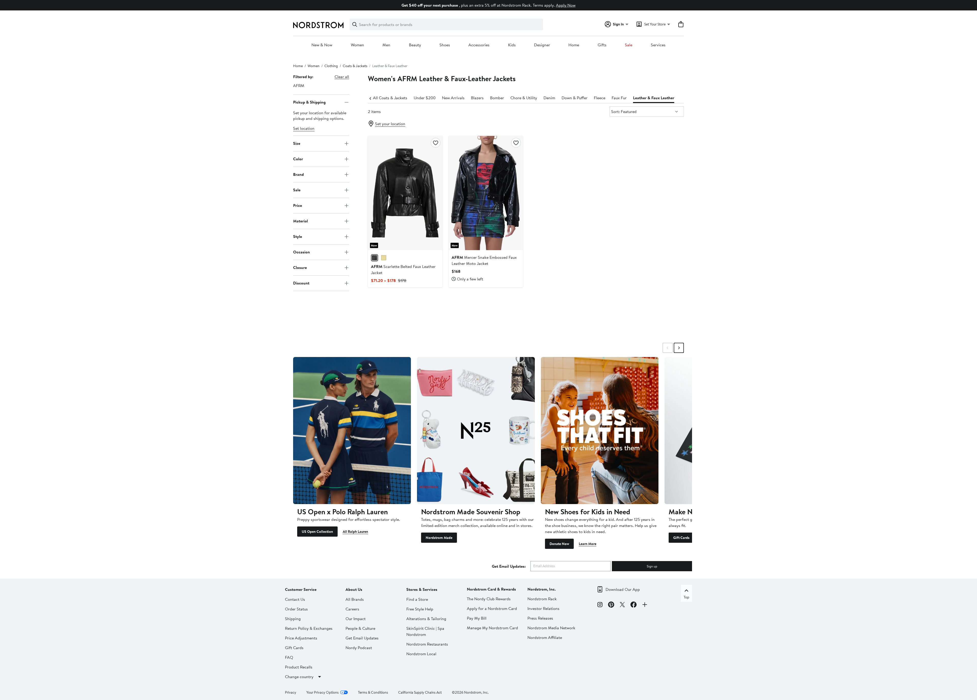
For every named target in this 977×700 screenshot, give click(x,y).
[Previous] (370, 98)
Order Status (296, 609)
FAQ (289, 657)
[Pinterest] (611, 605)
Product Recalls (298, 667)
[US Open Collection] (352, 430)
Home (573, 45)
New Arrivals (453, 98)
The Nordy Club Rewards (489, 599)
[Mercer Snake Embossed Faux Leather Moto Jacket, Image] (486, 193)
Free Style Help (419, 609)
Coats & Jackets (355, 65)
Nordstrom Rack (542, 599)
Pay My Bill (476, 618)
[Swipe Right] (679, 348)
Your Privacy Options (322, 692)
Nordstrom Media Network (551, 628)
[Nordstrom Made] (476, 430)
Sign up (652, 566)
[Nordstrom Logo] (318, 25)
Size (296, 143)
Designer (542, 45)
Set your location (390, 123)
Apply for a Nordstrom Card (492, 608)
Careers (352, 609)
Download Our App (623, 589)
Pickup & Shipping (309, 102)
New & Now (321, 45)
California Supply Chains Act (420, 692)
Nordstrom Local (421, 653)
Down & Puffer (574, 98)
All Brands (355, 599)
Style (297, 236)
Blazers (477, 98)
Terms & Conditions (373, 692)
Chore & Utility (523, 98)
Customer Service (301, 589)
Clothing (331, 65)
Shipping (293, 618)
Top (686, 597)
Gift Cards (681, 537)
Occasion (301, 252)
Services (658, 45)
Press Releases (540, 618)
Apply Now (566, 5)
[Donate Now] (600, 430)
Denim (549, 98)
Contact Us (295, 599)
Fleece (599, 98)
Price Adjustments (301, 638)
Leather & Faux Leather (653, 98)
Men (386, 45)
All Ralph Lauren (355, 531)
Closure (300, 267)
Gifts (602, 45)
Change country (299, 676)
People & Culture (360, 628)
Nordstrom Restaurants (427, 644)
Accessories (479, 45)
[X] (622, 605)
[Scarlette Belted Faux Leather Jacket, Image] (405, 193)
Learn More (587, 543)
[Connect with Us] (645, 605)
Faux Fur (619, 98)
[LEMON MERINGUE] (383, 257)
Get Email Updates (362, 638)
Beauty (415, 45)
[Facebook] (633, 605)
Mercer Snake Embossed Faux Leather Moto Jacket (484, 260)
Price (297, 205)
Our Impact (356, 618)
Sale (628, 45)
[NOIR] (374, 257)
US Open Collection (317, 531)
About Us (354, 589)
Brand (298, 174)
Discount (301, 283)
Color (298, 159)
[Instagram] (600, 605)
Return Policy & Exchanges (309, 628)
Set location (303, 128)
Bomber (497, 98)
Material (300, 221)
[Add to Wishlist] (435, 143)
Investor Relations (543, 608)
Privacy (290, 692)
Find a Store (417, 599)
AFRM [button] (298, 85)
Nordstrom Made (439, 537)
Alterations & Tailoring (426, 618)
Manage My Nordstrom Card (492, 628)
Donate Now (559, 543)
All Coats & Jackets (390, 98)
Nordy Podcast (359, 647)
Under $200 (425, 98)
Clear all (342, 76)
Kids (512, 45)
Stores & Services (421, 589)
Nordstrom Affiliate (544, 637)
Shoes (444, 45)
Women (357, 45)
